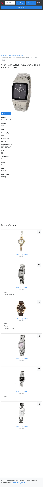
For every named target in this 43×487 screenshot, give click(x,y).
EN (40, 3)
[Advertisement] (21, 33)
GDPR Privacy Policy (18, 483)
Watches (31, 3)
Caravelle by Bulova (21, 255)
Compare (7, 114)
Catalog (20, 3)
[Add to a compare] (39, 232)
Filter (22, 7)
